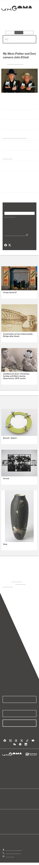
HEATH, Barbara (9, 441)
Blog (22, 795)
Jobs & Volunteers (15, 863)
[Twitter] (9, 245)
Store (5, 800)
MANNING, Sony (9, 547)
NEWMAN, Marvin (10, 295)
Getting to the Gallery (14, 847)
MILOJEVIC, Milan (10, 481)
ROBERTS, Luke (15, 63)
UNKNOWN (7, 339)
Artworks (8, 24)
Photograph (7, 158)
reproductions (16, 581)
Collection (16, 16)
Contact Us (10, 853)
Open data (6, 795)
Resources (29, 32)
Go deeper (30, 24)
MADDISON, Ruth (9, 381)
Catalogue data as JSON (14, 234)
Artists (18, 24)
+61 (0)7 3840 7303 (13, 850)
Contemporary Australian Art (14, 137)
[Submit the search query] (4, 39)
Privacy (28, 863)
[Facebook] (5, 245)
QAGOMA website (9, 798)
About (22, 798)
